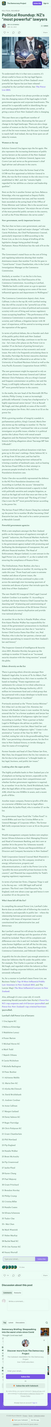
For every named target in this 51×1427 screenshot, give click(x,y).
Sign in (46, 3)
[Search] (46, 1322)
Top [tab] (4, 1323)
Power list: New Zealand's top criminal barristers (24, 1006)
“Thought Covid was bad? (12, 1335)
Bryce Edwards (13, 24)
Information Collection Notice (29, 1393)
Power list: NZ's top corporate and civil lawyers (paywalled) (25, 1002)
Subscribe (37, 3)
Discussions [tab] (20, 1323)
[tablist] (12, 1292)
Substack (16, 1424)
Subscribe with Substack (27, 1385)
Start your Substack (21, 1420)
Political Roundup (11, 11)
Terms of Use (37, 1391)
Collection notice (39, 1416)
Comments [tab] (7, 1293)
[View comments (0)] (13, 32)
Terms (30, 1416)
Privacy (25, 1416)
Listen (45, 26)
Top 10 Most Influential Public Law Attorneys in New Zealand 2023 (23, 983)
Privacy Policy (25, 1396)
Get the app (35, 1420)
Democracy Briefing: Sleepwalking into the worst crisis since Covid (19, 1330)
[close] (44, 1340)
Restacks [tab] (17, 1293)
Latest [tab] (10, 1323)
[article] (25, 1335)
